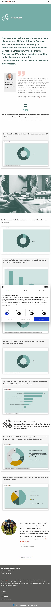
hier (39, 98)
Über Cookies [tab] (42, 290)
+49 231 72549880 (6, 573)
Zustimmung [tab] (9, 290)
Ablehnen (9, 319)
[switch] (19, 313)
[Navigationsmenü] (48, 1)
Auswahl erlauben (25, 319)
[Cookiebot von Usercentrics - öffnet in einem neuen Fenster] (43, 287)
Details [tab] (25, 290)
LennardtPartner (8, 1)
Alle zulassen (42, 319)
